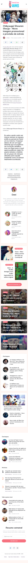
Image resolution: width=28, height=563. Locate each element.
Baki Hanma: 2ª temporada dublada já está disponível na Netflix (17, 510)
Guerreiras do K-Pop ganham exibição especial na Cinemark (17, 233)
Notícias (5, 22)
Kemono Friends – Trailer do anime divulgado (17, 223)
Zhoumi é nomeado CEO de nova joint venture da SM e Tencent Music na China (15, 488)
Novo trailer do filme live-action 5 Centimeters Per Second (17, 422)
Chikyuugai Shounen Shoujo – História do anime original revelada (13, 327)
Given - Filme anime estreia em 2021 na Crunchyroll (19, 254)
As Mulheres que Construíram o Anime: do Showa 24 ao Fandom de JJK (17, 386)
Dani (8, 37)
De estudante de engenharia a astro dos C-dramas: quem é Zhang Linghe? (17, 370)
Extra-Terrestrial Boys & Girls (13, 177)
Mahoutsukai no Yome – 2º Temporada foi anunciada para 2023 (16, 518)
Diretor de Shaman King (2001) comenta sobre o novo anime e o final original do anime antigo (13, 408)
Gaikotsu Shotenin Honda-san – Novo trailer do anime (11, 313)
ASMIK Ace (6, 104)
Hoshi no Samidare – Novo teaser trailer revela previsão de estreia (17, 414)
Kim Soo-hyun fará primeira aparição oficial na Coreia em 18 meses (14, 479)
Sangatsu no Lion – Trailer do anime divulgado (17, 213)
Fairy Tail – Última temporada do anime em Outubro (12, 298)
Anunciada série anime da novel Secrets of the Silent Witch (16, 502)
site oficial (7, 47)
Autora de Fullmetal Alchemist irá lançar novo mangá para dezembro (16, 458)
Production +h (7, 99)
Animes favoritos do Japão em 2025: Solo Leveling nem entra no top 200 (17, 450)
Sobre (5, 556)
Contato (23, 556)
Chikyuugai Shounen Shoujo (14, 175)
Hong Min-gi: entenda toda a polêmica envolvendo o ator (13, 471)
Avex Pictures (17, 102)
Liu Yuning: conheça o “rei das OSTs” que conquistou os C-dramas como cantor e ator (17, 362)
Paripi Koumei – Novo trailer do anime (12, 345)
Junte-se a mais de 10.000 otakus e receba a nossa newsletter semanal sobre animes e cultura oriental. (14, 531)
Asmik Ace (10, 173)
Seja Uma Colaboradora (13, 556)
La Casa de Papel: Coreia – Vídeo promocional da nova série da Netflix (16, 441)
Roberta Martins (8, 474)
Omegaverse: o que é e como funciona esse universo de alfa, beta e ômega (16, 378)
